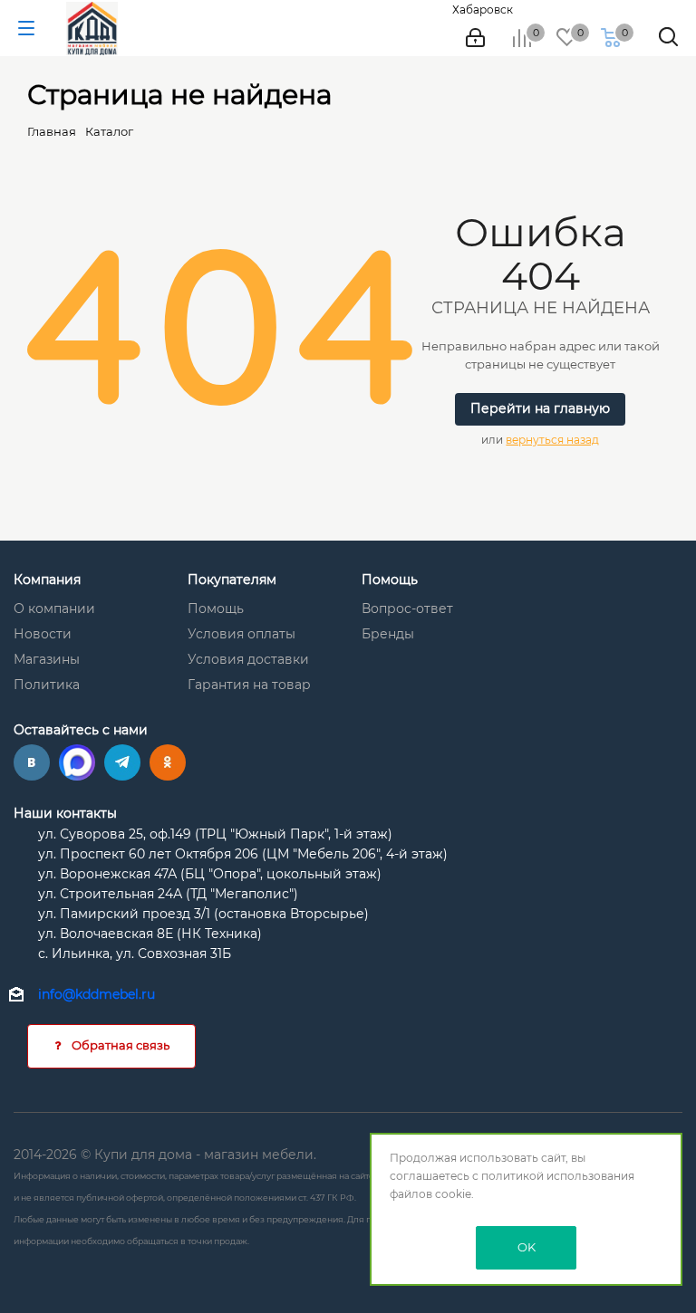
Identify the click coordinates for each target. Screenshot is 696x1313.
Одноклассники (168, 762)
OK (526, 1247)
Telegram (122, 762)
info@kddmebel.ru (96, 994)
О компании (54, 608)
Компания (47, 579)
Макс (77, 762)
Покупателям (232, 579)
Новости (43, 634)
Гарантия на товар (249, 684)
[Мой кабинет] (475, 38)
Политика (47, 684)
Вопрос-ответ (407, 608)
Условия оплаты (241, 634)
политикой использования (557, 1176)
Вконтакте (32, 762)
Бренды (388, 634)
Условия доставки (248, 659)
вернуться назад (552, 439)
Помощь (216, 608)
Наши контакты (65, 813)
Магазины (47, 659)
